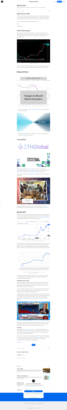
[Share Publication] (56, 2)
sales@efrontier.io (32, 174)
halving (37, 337)
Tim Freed (22, 171)
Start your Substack (31, 405)
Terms (36, 403)
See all (19, 389)
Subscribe (59, 1)
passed (30, 34)
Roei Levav (29, 169)
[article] (33, 371)
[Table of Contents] (1, 205)
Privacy (33, 403)
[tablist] (21, 355)
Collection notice (40, 403)
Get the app (38, 405)
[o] (33, 310)
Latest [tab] (20, 366)
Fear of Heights (20, 368)
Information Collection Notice (33, 394)
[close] (42, 380)
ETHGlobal (19, 170)
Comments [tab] (19, 354)
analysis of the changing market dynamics (36, 109)
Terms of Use (38, 393)
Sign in (64, 1)
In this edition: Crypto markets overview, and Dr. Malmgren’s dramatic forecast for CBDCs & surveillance (29, 377)
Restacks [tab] (23, 354)
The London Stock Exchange (43, 217)
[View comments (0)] (21, 11)
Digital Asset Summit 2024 (36, 170)
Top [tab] (18, 366)
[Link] (15, 13)
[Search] (54, 2)
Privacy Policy (40, 394)
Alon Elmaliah (31, 171)
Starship (23, 133)
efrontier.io (19, 342)
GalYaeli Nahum (45, 207)
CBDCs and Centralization (22, 375)
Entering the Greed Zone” (30, 329)
